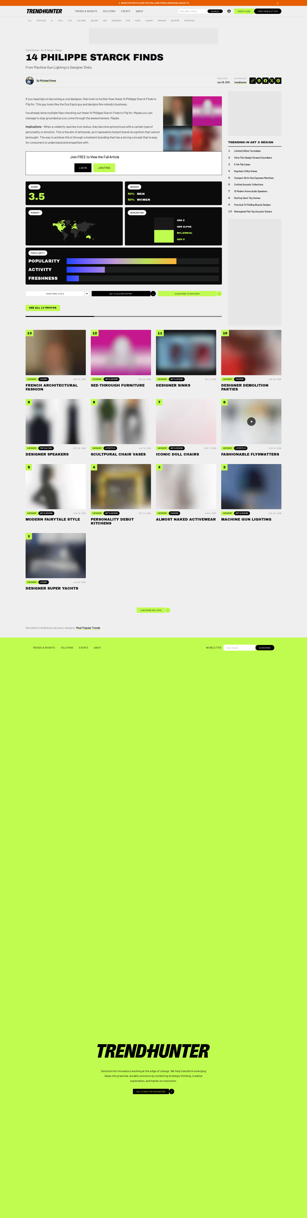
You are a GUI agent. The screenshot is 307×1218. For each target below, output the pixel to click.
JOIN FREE (104, 167)
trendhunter (240, 82)
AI (52, 20)
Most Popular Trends (88, 627)
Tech (60, 20)
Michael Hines (48, 80)
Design (94, 20)
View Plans (244, 11)
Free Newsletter (268, 11)
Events (125, 11)
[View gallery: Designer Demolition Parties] (207, 140)
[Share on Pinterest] (278, 80)
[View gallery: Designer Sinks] (178, 140)
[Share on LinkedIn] (259, 80)
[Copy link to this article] (252, 80)
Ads (105, 20)
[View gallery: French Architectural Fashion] (178, 111)
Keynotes (189, 20)
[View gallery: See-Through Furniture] (207, 111)
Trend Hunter (32, 50)
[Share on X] (272, 80)
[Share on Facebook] (265, 80)
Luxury (149, 20)
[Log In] (229, 11)
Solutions (109, 11)
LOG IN (83, 167)
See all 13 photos (42, 308)
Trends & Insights (86, 11)
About (139, 11)
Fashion (162, 20)
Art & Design (47, 50)
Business (116, 20)
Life (70, 20)
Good (138, 20)
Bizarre (175, 20)
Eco (128, 20)
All (30, 20)
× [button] (277, 3)
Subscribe (265, 647)
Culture (81, 20)
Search (215, 11)
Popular (41, 20)
